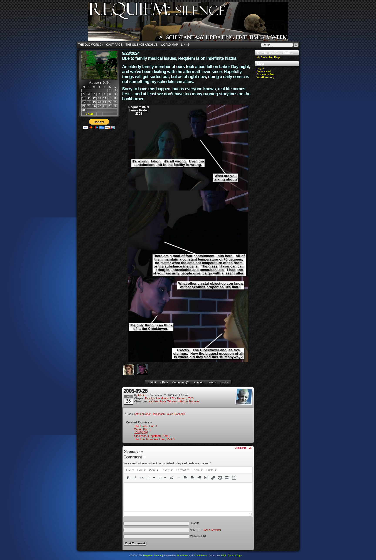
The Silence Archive (142, 44)
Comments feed (266, 74)
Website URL (198, 536)
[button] (128, 478)
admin (141, 395)
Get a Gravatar (212, 530)
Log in (260, 68)
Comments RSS (243, 447)
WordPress (183, 555)
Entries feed (264, 71)
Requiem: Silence (194, 23)
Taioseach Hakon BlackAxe (183, 401)
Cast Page (114, 44)
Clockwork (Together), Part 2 (152, 436)
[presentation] (130, 470)
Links (185, 44)
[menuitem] (129, 470)
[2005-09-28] (188, 361)
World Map (169, 44)
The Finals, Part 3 (145, 426)
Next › (212, 382)
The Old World (90, 44)
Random (199, 382)
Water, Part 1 (142, 429)
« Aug (89, 113)
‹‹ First (152, 382)
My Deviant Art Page (268, 57)
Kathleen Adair (157, 401)
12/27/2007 (141, 432)
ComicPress (200, 555)
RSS (223, 555)
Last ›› (224, 382)
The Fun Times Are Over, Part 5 (154, 439)
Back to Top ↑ (235, 555)
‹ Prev (164, 382)
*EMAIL (205, 530)
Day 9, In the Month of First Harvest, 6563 (169, 398)
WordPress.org (265, 77)
